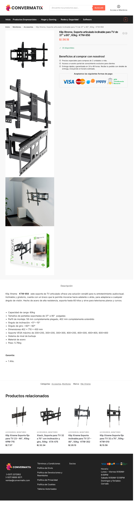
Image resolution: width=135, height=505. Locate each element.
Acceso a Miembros (118, 10)
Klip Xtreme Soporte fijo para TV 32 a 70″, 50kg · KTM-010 (112, 438)
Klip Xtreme (86, 384)
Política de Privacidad (47, 480)
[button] (121, 20)
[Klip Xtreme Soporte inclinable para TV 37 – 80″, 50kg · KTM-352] (82, 416)
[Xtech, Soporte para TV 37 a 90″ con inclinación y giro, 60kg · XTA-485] (126, 33)
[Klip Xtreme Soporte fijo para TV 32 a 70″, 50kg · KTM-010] (113, 416)
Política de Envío (45, 468)
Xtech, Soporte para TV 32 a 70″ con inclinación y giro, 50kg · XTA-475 (50, 438)
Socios (72, 463)
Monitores (17, 27)
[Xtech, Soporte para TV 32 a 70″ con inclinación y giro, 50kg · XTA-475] (50, 416)
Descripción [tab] (67, 285)
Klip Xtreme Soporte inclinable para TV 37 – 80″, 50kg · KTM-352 (79, 438)
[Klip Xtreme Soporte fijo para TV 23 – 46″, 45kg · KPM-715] (19, 416)
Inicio (7, 27)
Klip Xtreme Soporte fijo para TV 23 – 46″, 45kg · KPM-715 (18, 438)
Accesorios (28, 27)
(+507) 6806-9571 (14, 477)
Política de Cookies (46, 484)
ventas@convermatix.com (18, 480)
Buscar (99, 7)
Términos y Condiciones (48, 463)
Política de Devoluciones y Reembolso (49, 474)
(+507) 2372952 (13, 474)
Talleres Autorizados (47, 489)
